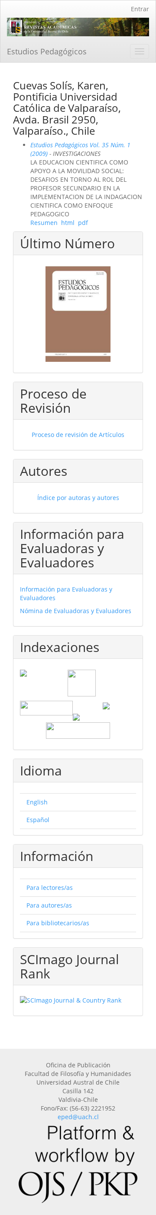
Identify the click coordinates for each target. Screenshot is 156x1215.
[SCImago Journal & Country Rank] (78, 1000)
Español (37, 820)
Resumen (44, 222)
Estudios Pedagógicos (47, 51)
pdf (83, 222)
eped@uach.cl (78, 1117)
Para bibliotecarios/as (57, 923)
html (68, 222)
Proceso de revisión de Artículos (78, 434)
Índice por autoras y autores (78, 498)
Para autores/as (49, 905)
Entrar (140, 9)
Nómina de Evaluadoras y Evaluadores (75, 611)
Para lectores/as (49, 887)
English (37, 802)
